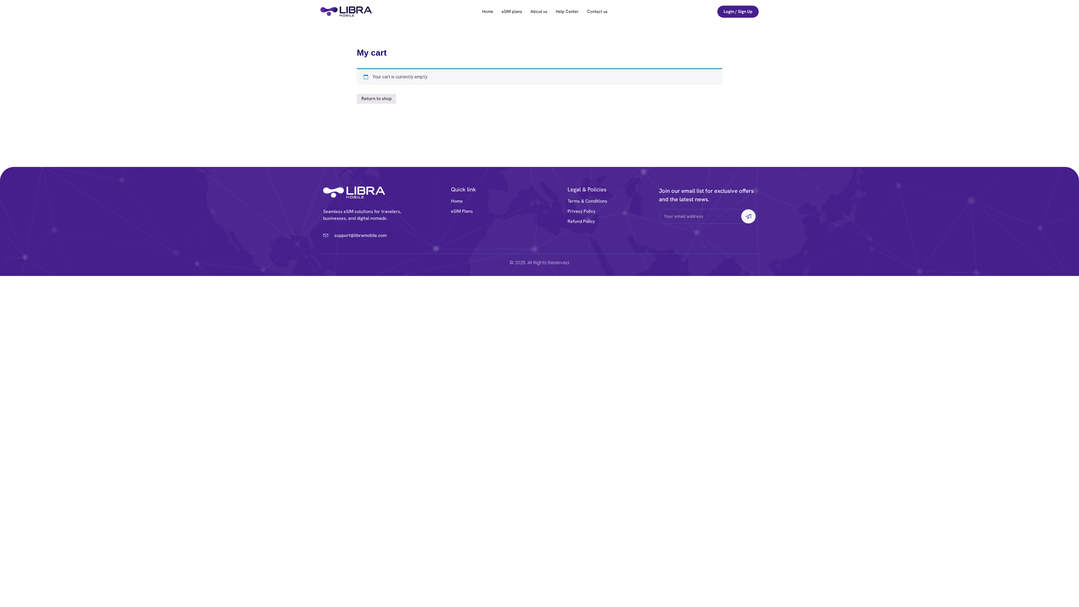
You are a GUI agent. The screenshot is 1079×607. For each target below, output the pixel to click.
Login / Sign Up (738, 11)
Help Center (567, 11)
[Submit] (748, 216)
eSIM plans (512, 11)
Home (487, 11)
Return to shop (376, 98)
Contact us (597, 11)
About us (539, 11)
